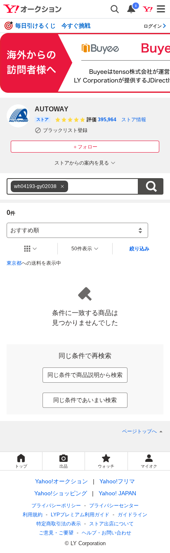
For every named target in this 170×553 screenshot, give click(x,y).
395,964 (107, 119)
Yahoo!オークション (61, 481)
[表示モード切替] (30, 248)
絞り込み (139, 249)
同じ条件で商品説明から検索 (85, 375)
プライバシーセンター (114, 505)
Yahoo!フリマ (117, 481)
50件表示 (81, 249)
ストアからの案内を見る (81, 163)
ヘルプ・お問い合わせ (106, 533)
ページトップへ (139, 431)
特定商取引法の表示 (58, 524)
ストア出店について (111, 524)
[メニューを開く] (161, 9)
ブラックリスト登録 (65, 130)
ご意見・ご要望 (56, 533)
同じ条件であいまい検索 (85, 400)
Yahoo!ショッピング (60, 493)
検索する (151, 186)
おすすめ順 (24, 230)
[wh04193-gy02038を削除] (62, 186)
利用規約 (32, 515)
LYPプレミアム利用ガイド (80, 515)
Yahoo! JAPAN (117, 493)
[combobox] (72, 186)
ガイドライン (132, 515)
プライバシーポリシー (56, 505)
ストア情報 (133, 119)
